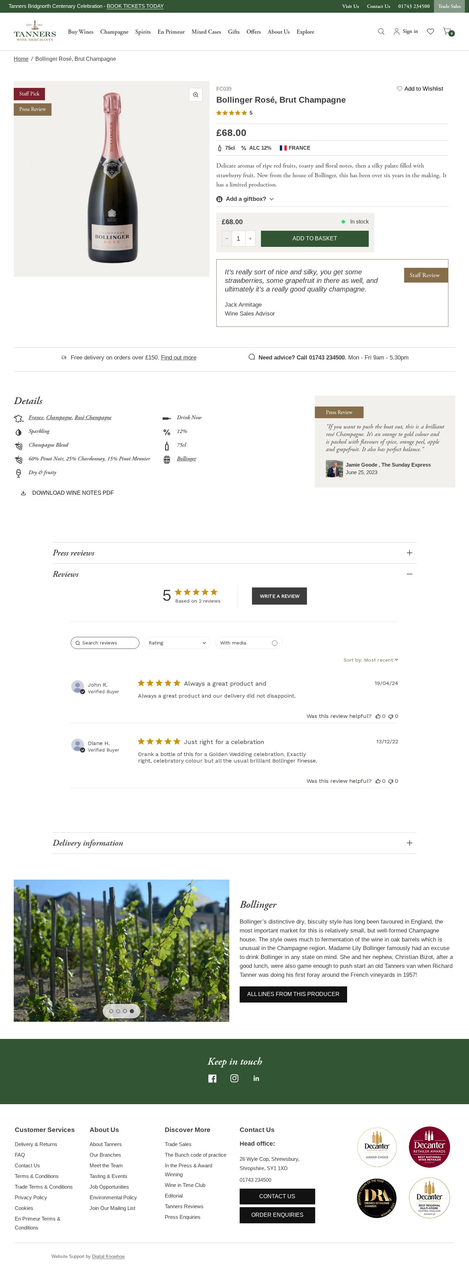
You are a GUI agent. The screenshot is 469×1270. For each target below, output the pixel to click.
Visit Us (350, 6)
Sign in (410, 31)
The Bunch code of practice (195, 1155)
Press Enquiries (183, 1217)
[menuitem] (81, 31)
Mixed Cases (206, 31)
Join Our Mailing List (112, 1208)
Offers (254, 31)
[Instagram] (234, 1078)
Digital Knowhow (108, 1256)
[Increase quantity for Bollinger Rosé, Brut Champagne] (250, 238)
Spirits (143, 31)
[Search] (381, 31)
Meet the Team (106, 1165)
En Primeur (171, 31)
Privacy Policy (31, 1197)
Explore (305, 31)
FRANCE (299, 148)
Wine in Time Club (185, 1185)
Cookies (24, 1208)
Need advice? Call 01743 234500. (302, 357)
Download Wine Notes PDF (73, 493)
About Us (279, 31)
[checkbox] (248, 643)
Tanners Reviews (184, 1206)
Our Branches (105, 1155)
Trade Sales (449, 6)
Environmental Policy (113, 1197)
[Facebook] (212, 1078)
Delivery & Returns (36, 1144)
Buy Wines (80, 31)
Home (21, 59)
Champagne (114, 31)
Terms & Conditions (37, 1176)
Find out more (178, 357)
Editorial (174, 1196)
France (35, 417)
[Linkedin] (256, 1078)
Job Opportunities (109, 1187)
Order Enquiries (277, 1215)
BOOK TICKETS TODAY (135, 6)
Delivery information (88, 843)
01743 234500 (414, 6)
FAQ (20, 1155)
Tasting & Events (108, 1176)
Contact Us (378, 6)
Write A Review (279, 596)
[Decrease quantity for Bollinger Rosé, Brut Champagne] (227, 238)
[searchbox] (105, 643)
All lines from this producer (293, 994)
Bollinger (186, 459)
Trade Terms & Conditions (44, 1187)
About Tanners (106, 1144)
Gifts (234, 31)
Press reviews (73, 553)
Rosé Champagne (93, 417)
